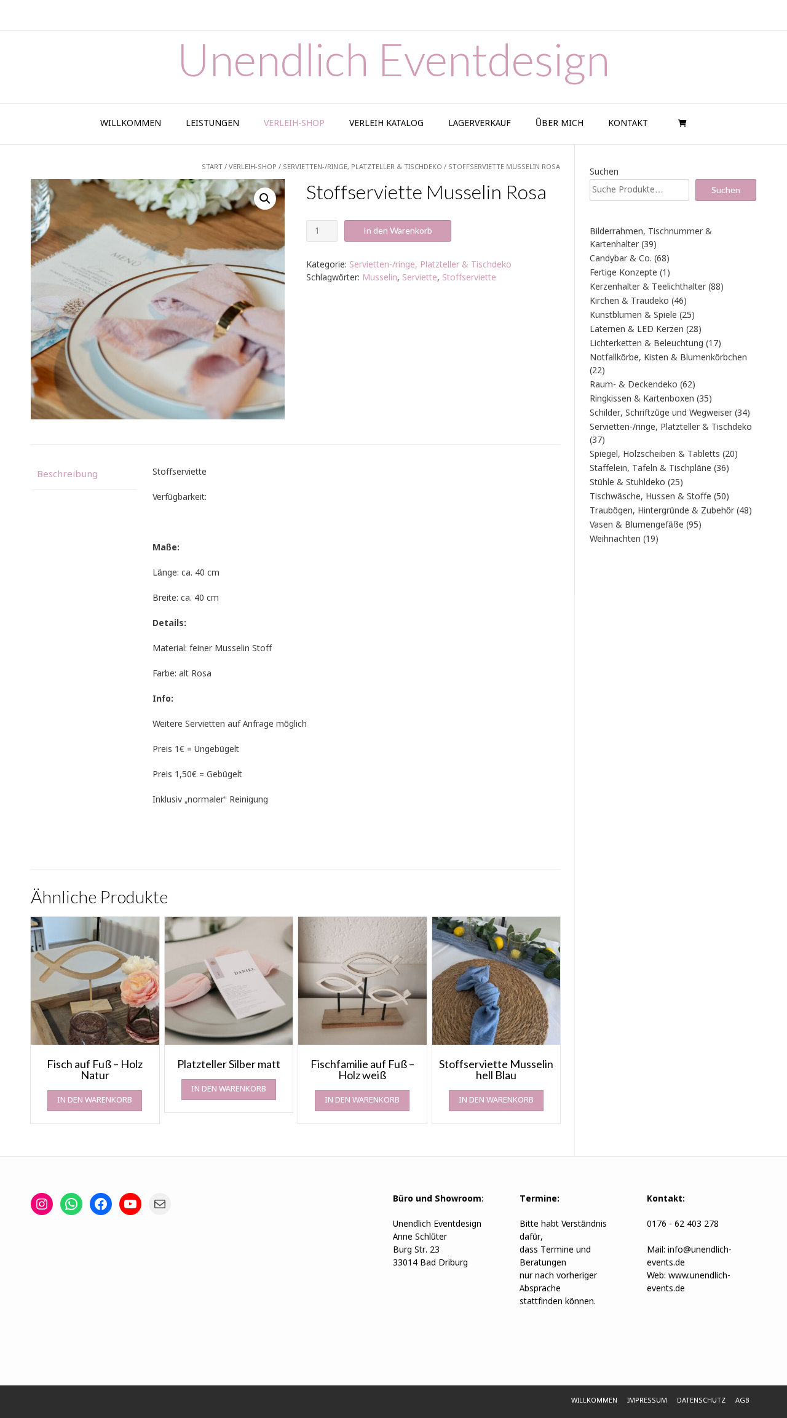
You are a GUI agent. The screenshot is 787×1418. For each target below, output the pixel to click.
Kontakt (628, 123)
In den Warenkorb (397, 230)
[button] (265, 199)
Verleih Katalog (386, 123)
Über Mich (559, 123)
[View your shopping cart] (681, 124)
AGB (742, 1400)
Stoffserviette (469, 277)
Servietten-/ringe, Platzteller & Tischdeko (430, 265)
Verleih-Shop (294, 123)
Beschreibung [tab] (67, 475)
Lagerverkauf (479, 123)
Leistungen (212, 123)
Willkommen (130, 123)
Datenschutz (701, 1400)
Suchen (604, 172)
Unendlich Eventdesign (393, 59)
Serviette (419, 277)
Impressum (647, 1400)
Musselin (379, 277)
